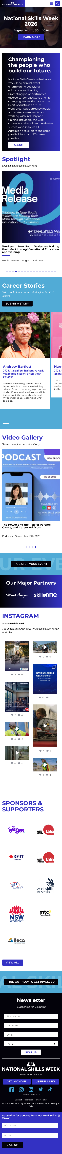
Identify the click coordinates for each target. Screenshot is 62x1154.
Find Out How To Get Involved (31, 981)
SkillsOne (13, 1103)
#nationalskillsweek (13, 623)
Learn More (31, 37)
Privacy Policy (41, 1100)
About (19, 145)
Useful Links (46, 1081)
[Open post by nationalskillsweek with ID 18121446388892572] (45, 679)
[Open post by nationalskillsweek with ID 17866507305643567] (45, 764)
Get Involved (17, 1081)
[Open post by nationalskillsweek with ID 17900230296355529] (45, 647)
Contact (18, 1100)
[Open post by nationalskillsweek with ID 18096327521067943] (45, 725)
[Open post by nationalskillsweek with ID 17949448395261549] (17, 697)
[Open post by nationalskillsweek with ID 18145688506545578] (17, 656)
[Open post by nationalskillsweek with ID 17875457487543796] (17, 753)
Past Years (28, 1100)
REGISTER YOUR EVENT (31, 564)
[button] (7, 271)
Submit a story (17, 303)
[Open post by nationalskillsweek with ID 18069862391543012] (17, 729)
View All (12, 962)
